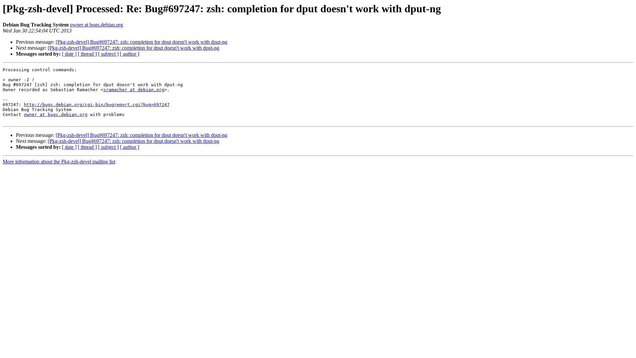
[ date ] (69, 54)
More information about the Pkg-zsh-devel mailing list (59, 161)
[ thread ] (87, 54)
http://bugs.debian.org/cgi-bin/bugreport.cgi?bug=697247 (97, 104)
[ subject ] (108, 54)
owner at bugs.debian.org (96, 25)
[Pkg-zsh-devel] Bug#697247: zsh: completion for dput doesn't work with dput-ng (141, 42)
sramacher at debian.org (133, 89)
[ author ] (129, 54)
